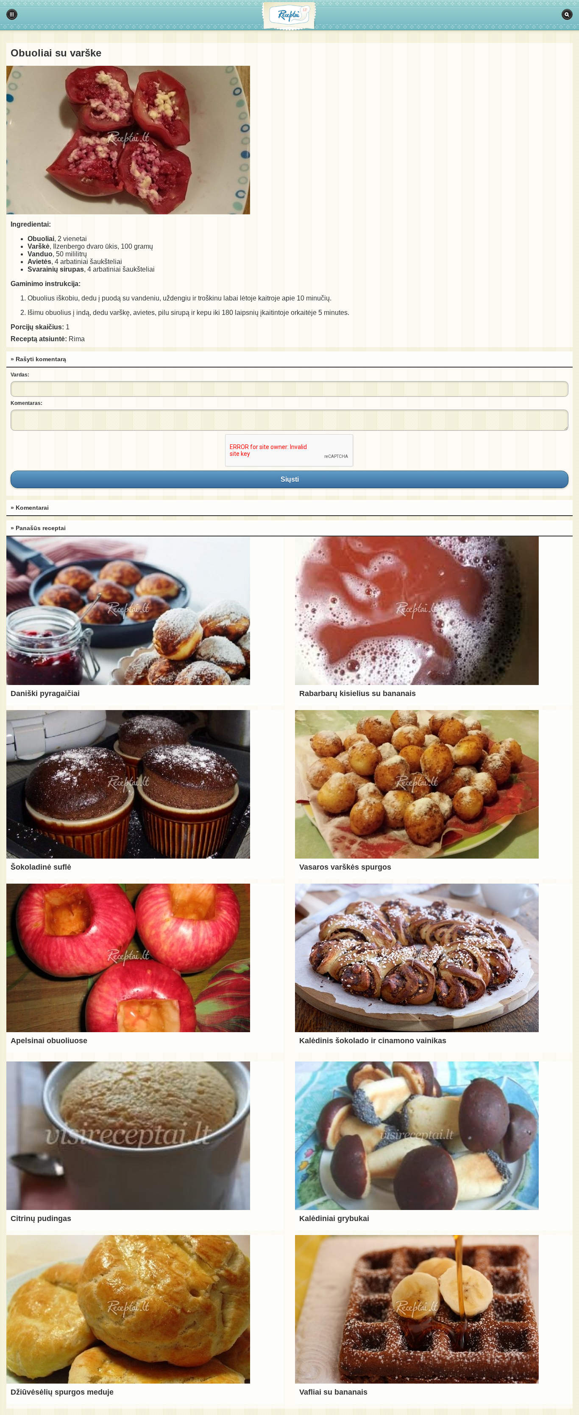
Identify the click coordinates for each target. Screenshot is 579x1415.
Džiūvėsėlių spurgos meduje (62, 1392)
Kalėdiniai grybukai (334, 1218)
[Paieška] (567, 14)
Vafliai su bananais (333, 1392)
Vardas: (20, 375)
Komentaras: (26, 403)
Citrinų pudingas (41, 1218)
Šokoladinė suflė (41, 867)
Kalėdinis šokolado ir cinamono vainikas (372, 1040)
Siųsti (289, 479)
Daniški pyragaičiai (45, 693)
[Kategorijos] (11, 14)
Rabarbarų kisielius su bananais (357, 693)
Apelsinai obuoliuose (49, 1040)
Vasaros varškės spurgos (345, 867)
